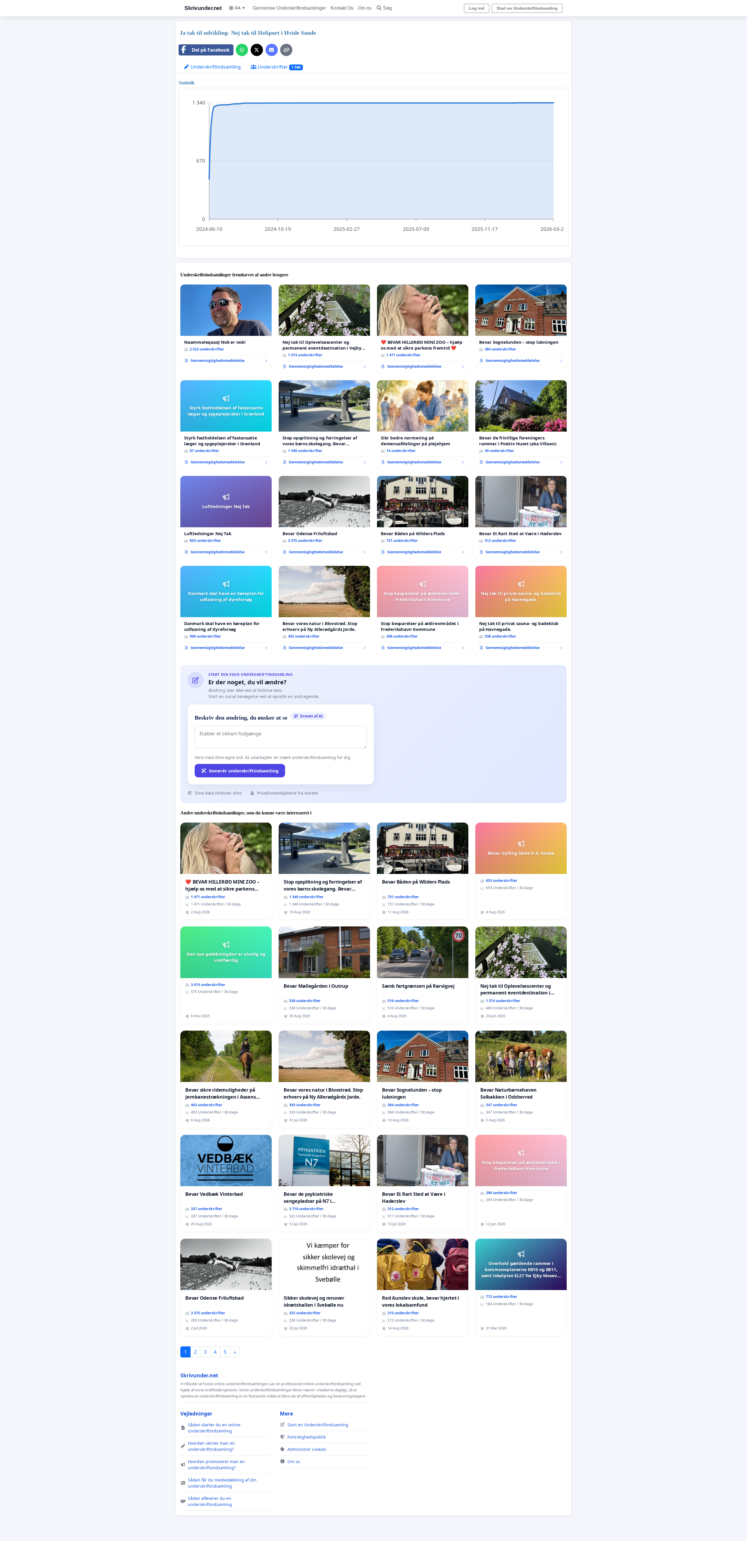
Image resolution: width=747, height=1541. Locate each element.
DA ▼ (240, 8)
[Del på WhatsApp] (242, 50)
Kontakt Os (342, 8)
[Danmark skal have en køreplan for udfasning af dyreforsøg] (226, 610)
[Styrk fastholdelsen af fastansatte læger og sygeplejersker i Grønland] (226, 424)
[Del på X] (257, 50)
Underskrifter (278, 67)
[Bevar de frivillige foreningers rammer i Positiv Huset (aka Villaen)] (521, 424)
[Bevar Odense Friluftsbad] (324, 517)
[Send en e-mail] (272, 50)
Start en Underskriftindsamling (527, 8)
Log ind (476, 8)
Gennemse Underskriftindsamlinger (289, 8)
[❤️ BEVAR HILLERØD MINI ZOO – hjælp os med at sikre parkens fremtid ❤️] (422, 329)
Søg (387, 8)
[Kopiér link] (286, 50)
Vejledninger (196, 1413)
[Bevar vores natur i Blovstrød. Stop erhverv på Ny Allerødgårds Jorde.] (324, 610)
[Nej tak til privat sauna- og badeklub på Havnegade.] (521, 610)
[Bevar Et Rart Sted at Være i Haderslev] (521, 517)
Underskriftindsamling (215, 67)
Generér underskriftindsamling (244, 771)
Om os (364, 8)
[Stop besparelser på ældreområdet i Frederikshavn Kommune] (422, 610)
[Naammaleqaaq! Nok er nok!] (226, 326)
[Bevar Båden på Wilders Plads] (422, 517)
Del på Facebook (211, 50)
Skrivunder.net (202, 8)
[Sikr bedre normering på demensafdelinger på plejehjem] (422, 424)
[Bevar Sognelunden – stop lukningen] (521, 326)
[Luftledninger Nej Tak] (226, 517)
